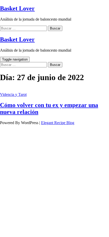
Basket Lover (17, 8)
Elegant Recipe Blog (57, 123)
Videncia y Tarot (13, 94)
